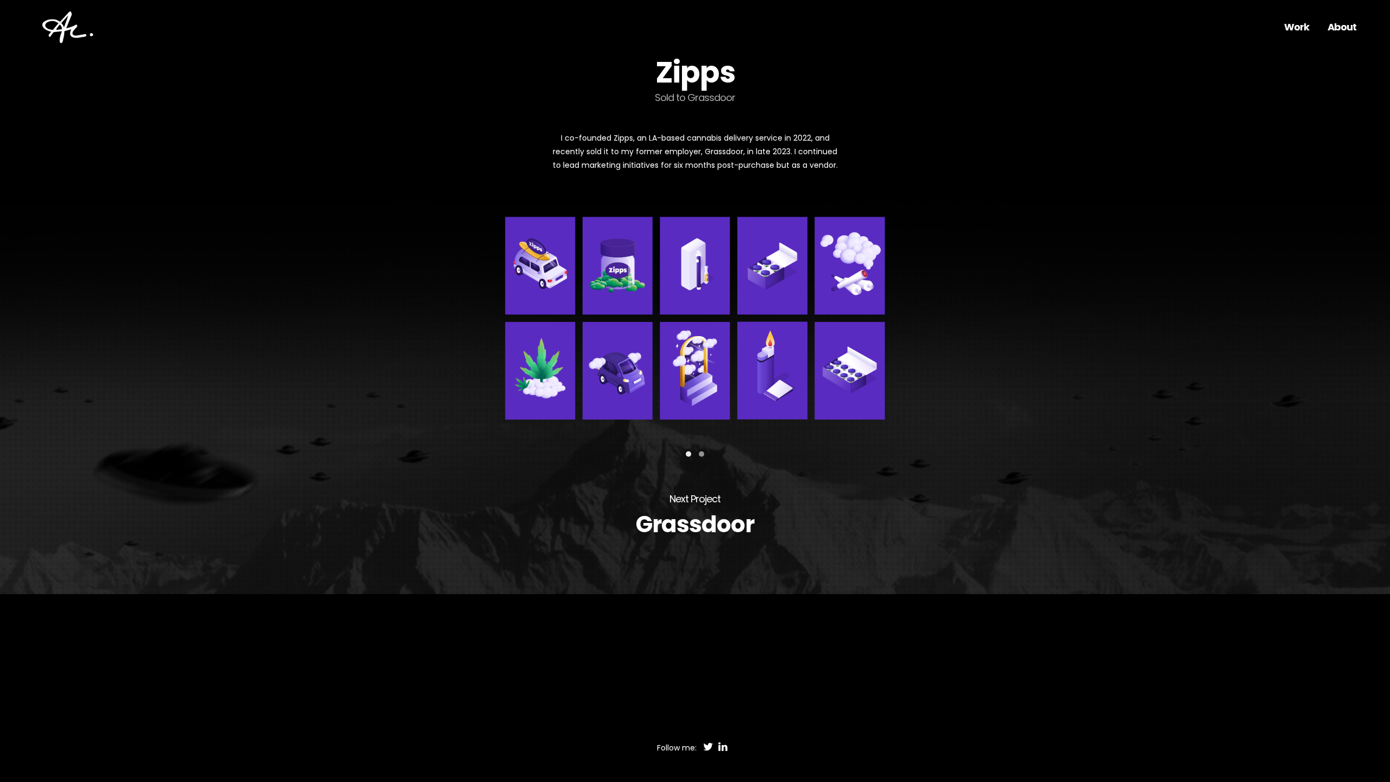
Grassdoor (695, 524)
